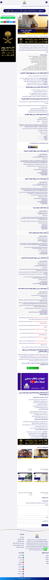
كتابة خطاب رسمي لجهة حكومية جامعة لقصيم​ (38, 66)
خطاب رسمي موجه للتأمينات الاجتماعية (40, 321)
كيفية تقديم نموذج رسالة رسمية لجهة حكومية (38, 58)
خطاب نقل (30, 469)
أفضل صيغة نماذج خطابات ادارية (40, 64)
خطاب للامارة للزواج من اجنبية (18, 545)
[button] (46, 2)
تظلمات (47, 559)
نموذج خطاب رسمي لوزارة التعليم (41, 333)
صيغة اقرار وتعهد (20, 541)
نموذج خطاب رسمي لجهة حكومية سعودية (39, 61)
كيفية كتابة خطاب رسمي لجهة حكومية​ (39, 57)
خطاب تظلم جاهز (21, 539)
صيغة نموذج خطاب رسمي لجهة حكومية (39, 59)
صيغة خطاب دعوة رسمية (42, 63)
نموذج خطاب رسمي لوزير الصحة (41, 329)
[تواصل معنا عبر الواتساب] (45, 550)
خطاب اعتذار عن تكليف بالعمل (18, 543)
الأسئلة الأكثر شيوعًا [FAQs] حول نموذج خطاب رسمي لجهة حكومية (34, 69)
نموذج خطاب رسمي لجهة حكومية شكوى (39, 62)
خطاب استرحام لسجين (44, 469)
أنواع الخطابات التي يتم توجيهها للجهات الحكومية (37, 56)
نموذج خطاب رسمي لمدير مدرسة (41, 340)
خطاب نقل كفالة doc (44, 492)
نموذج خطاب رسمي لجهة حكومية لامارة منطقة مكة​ (37, 67)
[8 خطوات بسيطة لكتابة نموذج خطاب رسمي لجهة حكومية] (33, 43)
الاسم (47, 517)
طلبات (47, 563)
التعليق (46, 504)
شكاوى (47, 561)
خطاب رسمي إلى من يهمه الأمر (41, 343)
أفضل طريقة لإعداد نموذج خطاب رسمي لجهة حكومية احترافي (35, 68)
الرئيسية (47, 6)
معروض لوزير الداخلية (20, 547)
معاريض (47, 557)
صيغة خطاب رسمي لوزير (42, 325)
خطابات (44, 6)
